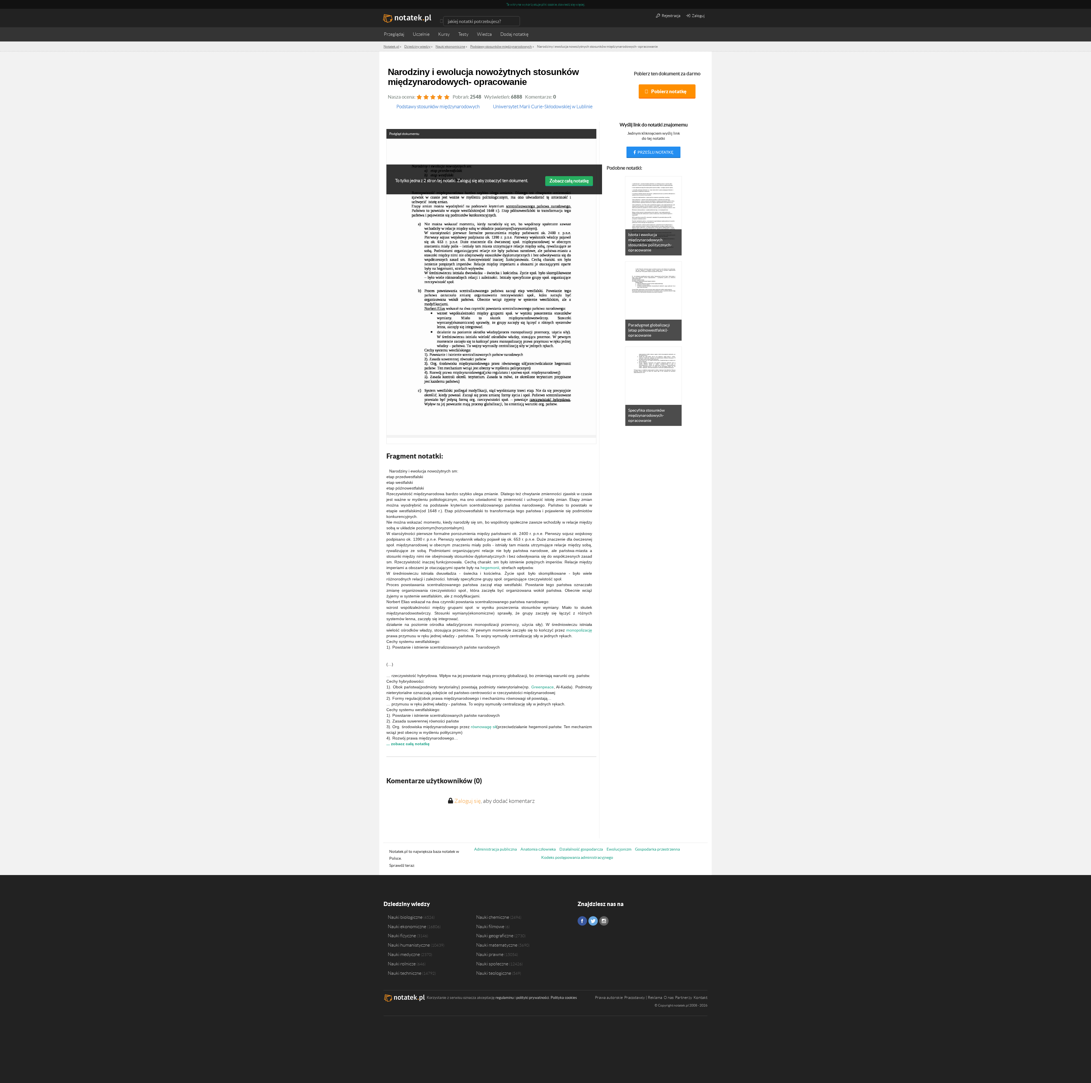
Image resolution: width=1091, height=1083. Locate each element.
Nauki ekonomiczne (407, 926)
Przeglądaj (394, 34)
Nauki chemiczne (492, 917)
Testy (463, 34)
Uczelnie (421, 34)
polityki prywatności (532, 997)
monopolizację (579, 630)
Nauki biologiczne (405, 917)
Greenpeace (542, 687)
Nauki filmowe (490, 926)
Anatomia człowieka (538, 849)
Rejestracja (670, 15)
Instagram (604, 921)
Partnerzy (683, 997)
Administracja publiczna (495, 849)
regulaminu (504, 997)
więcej (579, 4)
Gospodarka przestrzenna (657, 849)
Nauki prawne (489, 954)
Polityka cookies (564, 997)
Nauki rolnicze (402, 963)
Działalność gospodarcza (581, 849)
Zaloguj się (467, 801)
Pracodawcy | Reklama (643, 997)
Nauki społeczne (492, 963)
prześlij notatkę (655, 152)
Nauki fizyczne (402, 935)
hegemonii (489, 567)
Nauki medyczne (404, 954)
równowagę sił (483, 726)
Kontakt (700, 997)
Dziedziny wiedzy (407, 904)
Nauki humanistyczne (409, 944)
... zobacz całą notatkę (408, 744)
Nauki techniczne (404, 973)
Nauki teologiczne (493, 973)
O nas (669, 997)
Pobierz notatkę (668, 91)
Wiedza (484, 34)
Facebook (582, 921)
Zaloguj (698, 15)
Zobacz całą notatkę (569, 180)
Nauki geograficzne (494, 935)
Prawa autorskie (609, 997)
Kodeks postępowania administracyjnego (577, 857)
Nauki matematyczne (496, 944)
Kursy (444, 34)
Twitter (593, 921)
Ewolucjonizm (619, 849)
